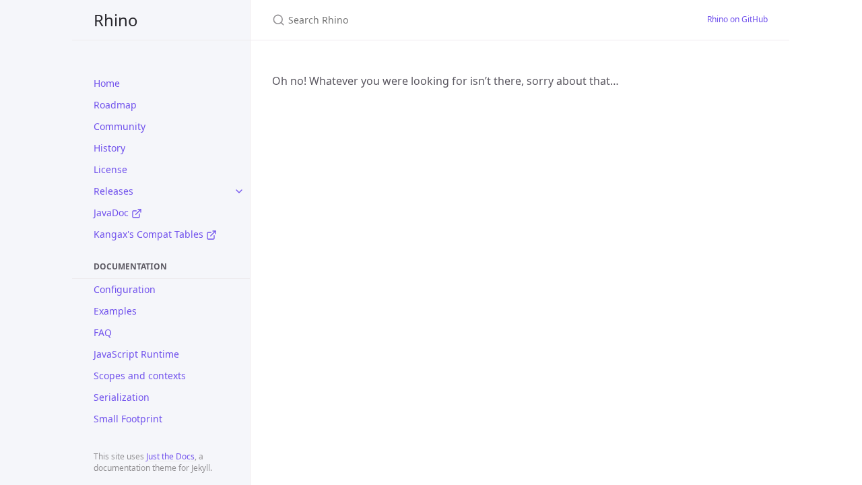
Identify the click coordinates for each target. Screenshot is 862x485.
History (109, 147)
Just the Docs (170, 456)
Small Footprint (128, 418)
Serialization (122, 397)
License (110, 169)
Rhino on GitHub (737, 19)
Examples (115, 310)
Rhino (116, 20)
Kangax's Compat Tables (150, 234)
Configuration (125, 289)
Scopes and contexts (140, 375)
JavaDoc (112, 212)
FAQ (103, 332)
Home (107, 83)
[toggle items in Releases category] (239, 191)
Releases (113, 191)
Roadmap (115, 104)
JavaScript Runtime (136, 354)
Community (119, 126)
